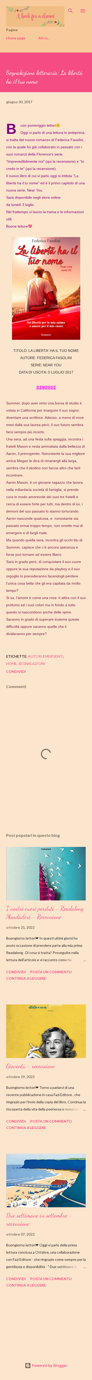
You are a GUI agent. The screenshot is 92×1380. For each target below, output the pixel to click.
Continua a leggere (26, 978)
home (11, 663)
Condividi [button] (16, 671)
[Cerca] (70, 9)
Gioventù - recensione (30, 1066)
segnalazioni (31, 663)
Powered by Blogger (49, 1365)
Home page (15, 38)
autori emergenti (46, 656)
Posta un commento (51, 972)
